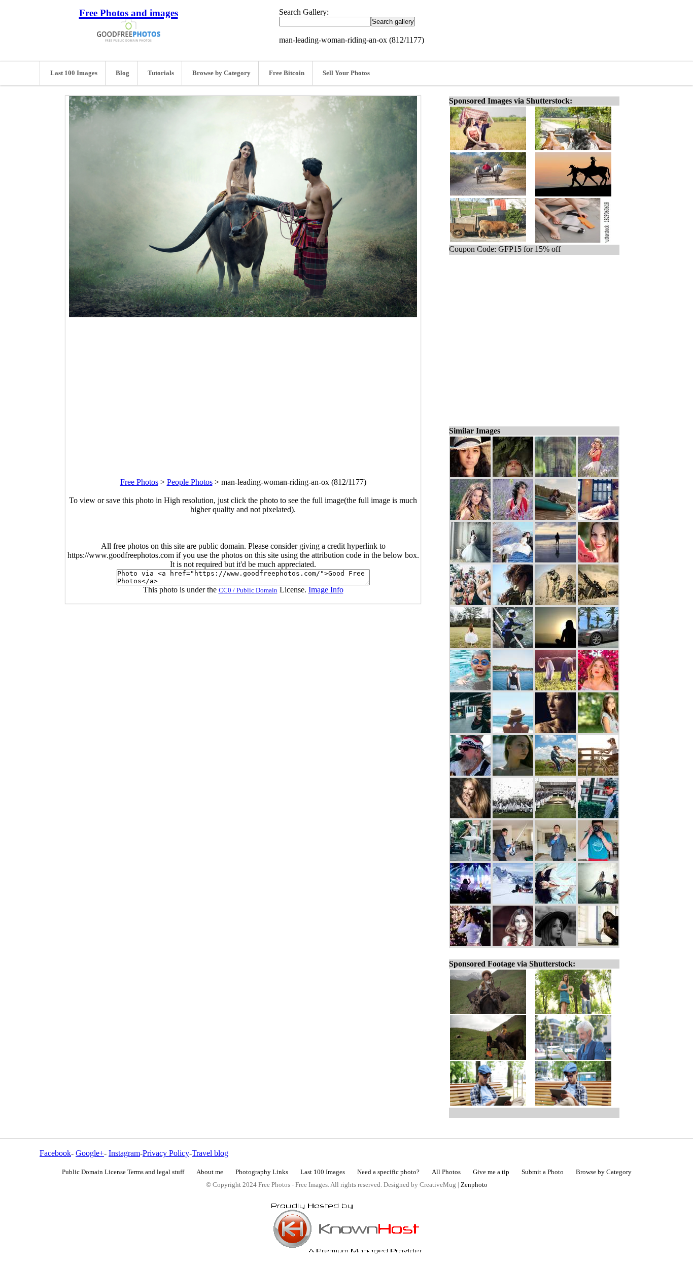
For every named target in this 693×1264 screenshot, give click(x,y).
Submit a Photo (543, 1172)
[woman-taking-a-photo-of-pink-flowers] (470, 943)
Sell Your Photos (346, 73)
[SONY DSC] (513, 773)
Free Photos (139, 482)
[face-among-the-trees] (555, 474)
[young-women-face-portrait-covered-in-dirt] (555, 730)
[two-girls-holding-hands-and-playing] (555, 687)
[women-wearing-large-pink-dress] (598, 517)
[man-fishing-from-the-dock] (513, 645)
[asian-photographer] (598, 858)
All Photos (446, 1172)
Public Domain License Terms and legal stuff (123, 1172)
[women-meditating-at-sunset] (555, 645)
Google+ (90, 1153)
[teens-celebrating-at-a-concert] (470, 602)
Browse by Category (221, 73)
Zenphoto (474, 1184)
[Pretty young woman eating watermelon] (598, 559)
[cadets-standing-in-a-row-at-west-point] (555, 815)
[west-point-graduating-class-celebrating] (513, 815)
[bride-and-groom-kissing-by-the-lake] (513, 559)
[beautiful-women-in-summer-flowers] (598, 474)
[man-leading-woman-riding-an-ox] (598, 900)
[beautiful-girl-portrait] (470, 517)
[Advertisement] (243, 388)
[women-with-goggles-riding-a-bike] (598, 773)
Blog (122, 73)
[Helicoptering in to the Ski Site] (513, 900)
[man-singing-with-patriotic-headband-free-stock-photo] (470, 773)
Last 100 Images (73, 73)
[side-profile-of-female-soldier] (513, 602)
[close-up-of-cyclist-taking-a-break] (598, 815)
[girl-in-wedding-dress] (470, 645)
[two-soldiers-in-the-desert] (555, 602)
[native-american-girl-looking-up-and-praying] (513, 474)
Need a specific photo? (388, 1172)
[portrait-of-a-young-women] (555, 943)
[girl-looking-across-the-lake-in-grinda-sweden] (513, 687)
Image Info (325, 589)
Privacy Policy (166, 1153)
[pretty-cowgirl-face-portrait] (470, 474)
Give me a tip (491, 1172)
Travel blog (210, 1153)
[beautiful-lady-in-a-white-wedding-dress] (470, 559)
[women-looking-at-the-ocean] (513, 730)
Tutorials (161, 73)
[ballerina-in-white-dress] (470, 858)
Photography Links (261, 1172)
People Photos (190, 482)
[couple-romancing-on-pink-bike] (555, 773)
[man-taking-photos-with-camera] (470, 730)
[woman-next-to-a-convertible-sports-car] (598, 645)
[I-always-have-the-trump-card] (555, 858)
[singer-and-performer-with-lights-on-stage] (470, 900)
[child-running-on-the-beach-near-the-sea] (555, 559)
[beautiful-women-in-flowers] (598, 687)
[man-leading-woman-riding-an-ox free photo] (243, 314)
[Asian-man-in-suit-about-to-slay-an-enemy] (513, 858)
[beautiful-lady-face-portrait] (513, 943)
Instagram (124, 1153)
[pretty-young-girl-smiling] (470, 815)
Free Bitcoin (286, 73)
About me (209, 1172)
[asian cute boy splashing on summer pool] (470, 687)
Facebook (55, 1153)
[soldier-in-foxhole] (598, 602)
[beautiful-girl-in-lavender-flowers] (513, 517)
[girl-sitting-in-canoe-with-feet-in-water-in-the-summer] (555, 517)
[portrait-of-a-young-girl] (598, 730)
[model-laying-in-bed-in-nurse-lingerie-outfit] (555, 900)
